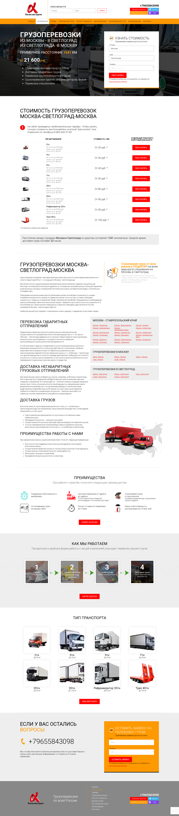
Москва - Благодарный (101, 332)
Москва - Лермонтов (100, 325)
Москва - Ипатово (142, 325)
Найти (102, 11)
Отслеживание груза (117, 21)
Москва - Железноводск (122, 325)
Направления (42, 21)
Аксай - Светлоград (100, 377)
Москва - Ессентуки (100, 340)
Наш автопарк (89, 701)
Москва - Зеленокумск (122, 332)
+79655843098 (149, 5)
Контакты (147, 21)
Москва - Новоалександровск (121, 329)
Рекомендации (134, 21)
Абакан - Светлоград (100, 374)
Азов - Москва (98, 359)
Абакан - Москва (120, 357)
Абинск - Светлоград (121, 374)
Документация (100, 21)
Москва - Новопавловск (101, 328)
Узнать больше (89, 522)
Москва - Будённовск (100, 335)
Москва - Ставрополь (121, 342)
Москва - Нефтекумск (143, 328)
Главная (31, 21)
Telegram (155, 9)
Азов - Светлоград (142, 374)
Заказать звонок (139, 9)
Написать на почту (138, 13)
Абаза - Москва (98, 357)
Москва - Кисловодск (143, 340)
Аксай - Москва (119, 359)
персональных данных (118, 81)
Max (154, 13)
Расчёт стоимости (84, 21)
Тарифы (53, 21)
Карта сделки (89, 596)
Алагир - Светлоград (121, 377)
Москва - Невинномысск (123, 340)
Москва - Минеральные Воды (144, 336)
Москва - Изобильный (143, 332)
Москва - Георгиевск (121, 335)
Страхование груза (66, 21)
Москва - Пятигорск (100, 342)
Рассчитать (141, 147)
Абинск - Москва (141, 357)
